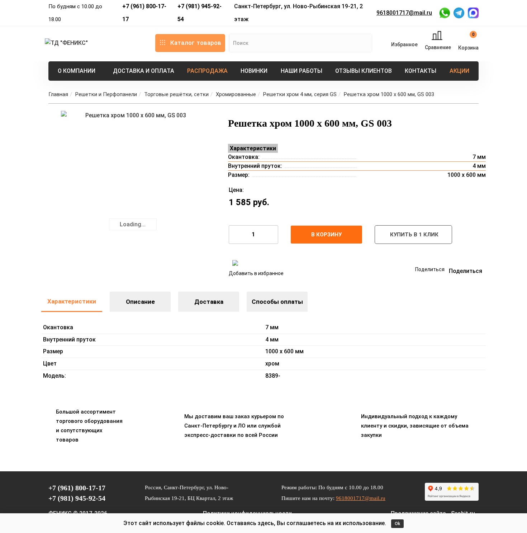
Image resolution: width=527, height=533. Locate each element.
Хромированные (236, 94)
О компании (76, 70)
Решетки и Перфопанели (106, 94)
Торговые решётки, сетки (176, 94)
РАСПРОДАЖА (207, 70)
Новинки (254, 70)
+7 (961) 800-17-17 (144, 13)
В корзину (326, 234)
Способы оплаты (277, 301)
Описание (140, 301)
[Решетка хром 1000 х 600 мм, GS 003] (132, 182)
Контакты (420, 70)
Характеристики (71, 301)
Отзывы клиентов (363, 70)
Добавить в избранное (256, 273)
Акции (459, 70)
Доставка (208, 301)
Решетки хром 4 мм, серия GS (300, 94)
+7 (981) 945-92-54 (199, 13)
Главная (58, 94)
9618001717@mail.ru (404, 12)
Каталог (195, 42)
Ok (397, 523)
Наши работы (301, 70)
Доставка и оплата (143, 70)
